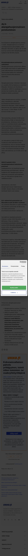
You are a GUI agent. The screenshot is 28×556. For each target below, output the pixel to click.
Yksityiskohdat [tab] (14, 266)
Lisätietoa (13, 292)
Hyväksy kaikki (14, 287)
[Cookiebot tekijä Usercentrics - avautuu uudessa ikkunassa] (20, 262)
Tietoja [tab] (23, 266)
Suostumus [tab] (5, 266)
